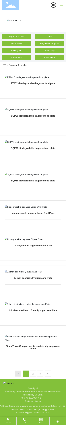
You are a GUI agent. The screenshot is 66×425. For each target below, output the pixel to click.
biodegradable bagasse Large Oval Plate (33, 213)
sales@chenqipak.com (43, 409)
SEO (48, 412)
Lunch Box (16, 57)
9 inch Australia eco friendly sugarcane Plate (33, 310)
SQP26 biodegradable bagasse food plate (33, 115)
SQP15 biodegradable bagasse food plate (33, 180)
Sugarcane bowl (16, 36)
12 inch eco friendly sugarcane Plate (33, 278)
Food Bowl (16, 43)
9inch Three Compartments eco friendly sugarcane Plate (33, 347)
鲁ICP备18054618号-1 (31, 398)
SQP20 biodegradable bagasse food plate (33, 148)
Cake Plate (49, 57)
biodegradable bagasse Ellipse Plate (33, 245)
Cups (49, 36)
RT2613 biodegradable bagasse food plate (33, 83)
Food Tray (49, 50)
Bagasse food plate (49, 43)
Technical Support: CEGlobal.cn (30, 412)
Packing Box (17, 50)
